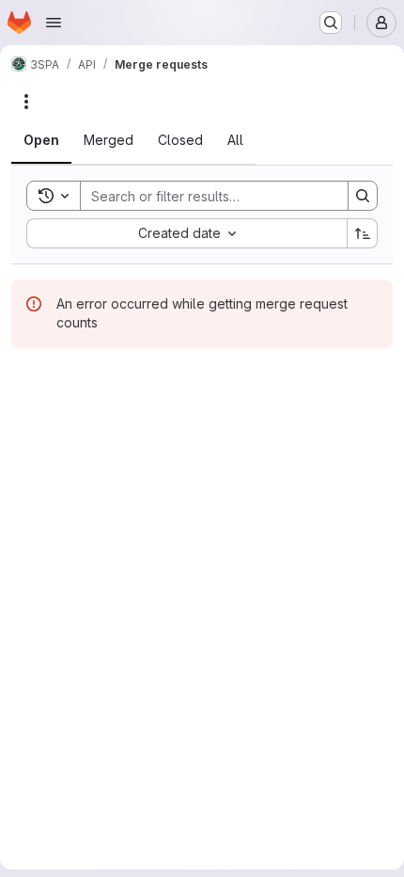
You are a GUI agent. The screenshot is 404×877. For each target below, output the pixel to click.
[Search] (363, 196)
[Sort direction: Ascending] (363, 233)
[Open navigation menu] (54, 23)
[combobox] (186, 233)
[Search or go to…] (330, 22)
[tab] (41, 140)
